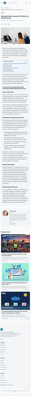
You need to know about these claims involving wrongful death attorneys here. (15, 64)
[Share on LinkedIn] (8, 24)
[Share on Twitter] (5, 24)
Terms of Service (4, 382)
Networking (3, 345)
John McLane (13, 211)
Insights (2, 362)
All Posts (13, 223)
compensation (6, 157)
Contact (2, 378)
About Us (2, 375)
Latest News (3, 365)
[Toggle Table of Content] (25, 61)
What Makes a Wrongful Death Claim (11, 68)
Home (2, 7)
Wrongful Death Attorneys (8, 71)
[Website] (2, 339)
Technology (3, 349)
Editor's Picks (3, 369)
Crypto (2, 354)
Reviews (2, 360)
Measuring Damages (7, 69)
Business (7, 7)
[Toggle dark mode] (29, 3)
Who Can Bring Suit (7, 66)
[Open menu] (2, 3)
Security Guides (4, 367)
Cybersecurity (3, 347)
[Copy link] (2, 24)
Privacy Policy (3, 380)
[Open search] (26, 3)
